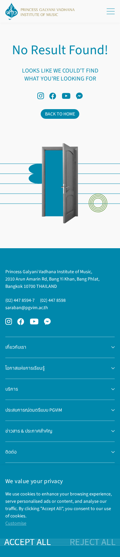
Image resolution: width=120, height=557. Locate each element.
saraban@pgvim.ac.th (26, 307)
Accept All (27, 542)
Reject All (93, 542)
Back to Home (60, 114)
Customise (15, 523)
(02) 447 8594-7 (20, 300)
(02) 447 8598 (53, 300)
